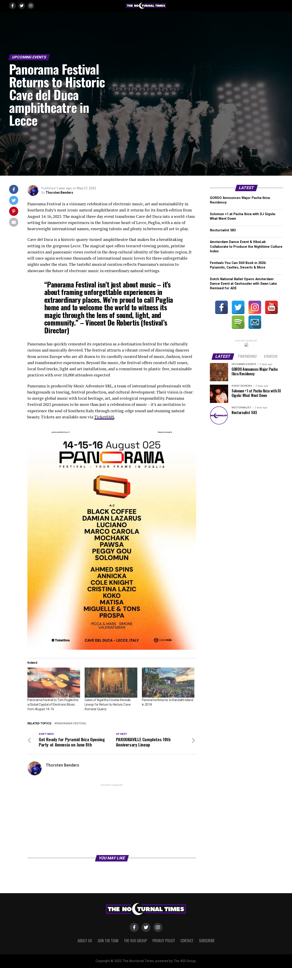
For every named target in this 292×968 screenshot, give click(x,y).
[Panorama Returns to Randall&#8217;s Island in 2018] (168, 683)
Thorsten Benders (59, 192)
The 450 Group (135, 940)
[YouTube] (271, 307)
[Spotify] (238, 322)
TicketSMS (104, 417)
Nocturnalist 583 (223, 230)
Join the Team (107, 940)
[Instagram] (255, 307)
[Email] (255, 322)
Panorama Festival (71, 723)
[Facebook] (221, 307)
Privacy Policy (163, 940)
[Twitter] (238, 307)
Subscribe (206, 940)
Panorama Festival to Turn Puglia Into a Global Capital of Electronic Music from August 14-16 (53, 704)
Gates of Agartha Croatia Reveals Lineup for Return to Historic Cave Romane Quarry (108, 704)
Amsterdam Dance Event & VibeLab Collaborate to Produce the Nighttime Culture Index (246, 246)
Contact (186, 940)
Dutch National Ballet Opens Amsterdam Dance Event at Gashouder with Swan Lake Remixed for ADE (243, 283)
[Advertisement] (111, 819)
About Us (85, 940)
